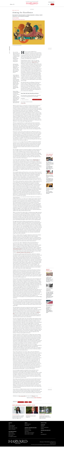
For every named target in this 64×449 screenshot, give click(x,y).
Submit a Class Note (12, 425)
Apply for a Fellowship (12, 429)
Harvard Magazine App (45, 430)
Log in (48, 4)
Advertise (43, 424)
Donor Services (11, 435)
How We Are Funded (28, 430)
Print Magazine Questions (13, 436)
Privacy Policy (27, 425)
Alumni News (28, 414)
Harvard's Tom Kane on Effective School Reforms (50, 189)
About (26, 422)
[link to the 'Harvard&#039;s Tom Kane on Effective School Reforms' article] (50, 185)
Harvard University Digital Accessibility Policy (41, 444)
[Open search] (14, 4)
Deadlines (42, 428)
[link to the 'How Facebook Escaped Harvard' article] (50, 274)
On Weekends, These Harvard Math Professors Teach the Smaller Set (50, 163)
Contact (10, 422)
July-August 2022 (19, 19)
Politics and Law (15, 414)
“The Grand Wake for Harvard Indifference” (49, 289)
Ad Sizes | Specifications (44, 427)
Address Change (11, 432)
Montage (33, 395)
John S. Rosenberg (37, 397)
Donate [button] (52, 4)
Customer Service (12, 431)
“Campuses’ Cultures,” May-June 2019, (23, 252)
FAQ (41, 432)
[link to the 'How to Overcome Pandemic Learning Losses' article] (50, 172)
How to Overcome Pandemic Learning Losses (49, 176)
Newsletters (43, 422)
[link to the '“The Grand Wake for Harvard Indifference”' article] (50, 286)
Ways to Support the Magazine (29, 432)
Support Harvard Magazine (30, 427)
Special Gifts (27, 431)
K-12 (13, 10)
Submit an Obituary (11, 426)
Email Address (23, 98)
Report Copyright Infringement (51, 444)
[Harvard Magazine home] (32, 3)
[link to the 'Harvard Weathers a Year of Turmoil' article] (50, 302)
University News (42, 414)
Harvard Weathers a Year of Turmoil (49, 305)
